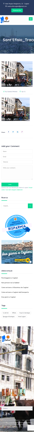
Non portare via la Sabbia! (10, 283)
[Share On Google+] (22, 132)
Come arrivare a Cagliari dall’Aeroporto (15, 292)
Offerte (14, 313)
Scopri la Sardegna (24, 313)
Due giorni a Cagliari (8, 297)
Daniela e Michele (12, 92)
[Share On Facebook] (8, 132)
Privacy (21, 422)
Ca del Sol (6, 313)
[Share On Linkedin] (17, 132)
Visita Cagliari (22, 317)
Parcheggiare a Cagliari (9, 278)
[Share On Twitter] (13, 132)
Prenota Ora (17, 10)
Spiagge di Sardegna (8, 317)
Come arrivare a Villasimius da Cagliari (14, 287)
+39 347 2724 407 (18, 371)
